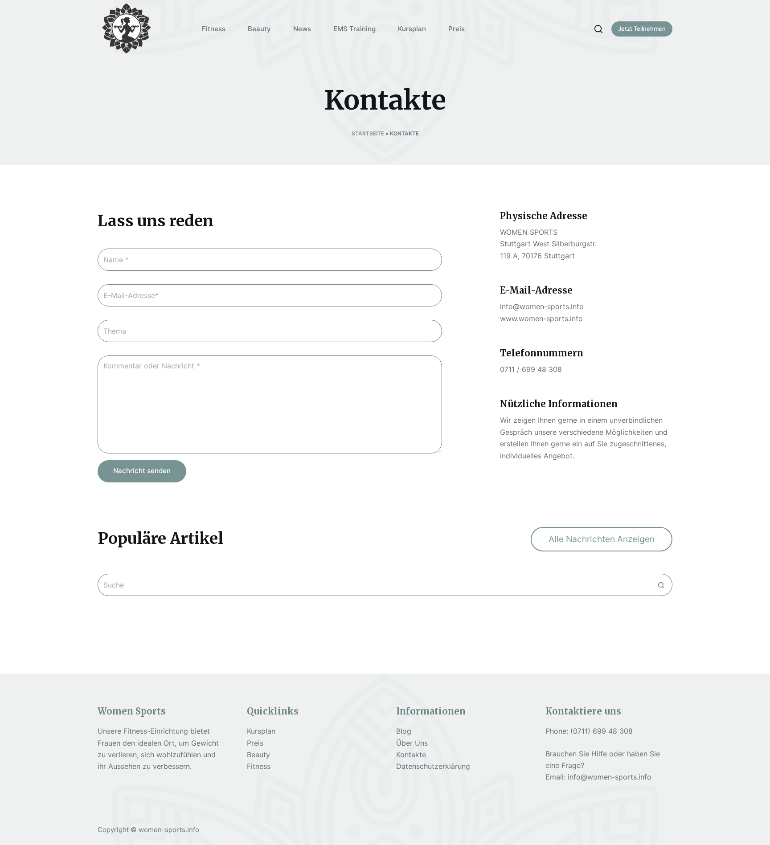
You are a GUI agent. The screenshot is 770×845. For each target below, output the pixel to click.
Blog (403, 731)
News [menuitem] (302, 28)
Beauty (258, 754)
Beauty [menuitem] (259, 28)
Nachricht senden (142, 470)
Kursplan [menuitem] (412, 28)
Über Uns (412, 743)
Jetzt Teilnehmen (642, 28)
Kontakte (411, 754)
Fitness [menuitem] (213, 28)
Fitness (258, 766)
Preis (255, 743)
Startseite (368, 133)
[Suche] (598, 29)
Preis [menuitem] (456, 28)
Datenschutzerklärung (433, 766)
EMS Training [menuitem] (354, 28)
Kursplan (261, 731)
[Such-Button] (661, 585)
